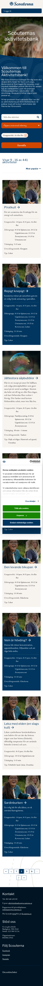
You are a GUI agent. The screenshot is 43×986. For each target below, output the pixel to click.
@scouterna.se (26, 903)
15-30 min (18, 331)
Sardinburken (13, 802)
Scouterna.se (27, 913)
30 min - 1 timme (20, 430)
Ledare (27, 326)
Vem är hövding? (15, 640)
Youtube (5, 959)
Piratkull (10, 207)
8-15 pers (26, 222)
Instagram (6, 955)
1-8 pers (19, 222)
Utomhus (12, 442)
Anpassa (20, 515)
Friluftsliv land (14, 765)
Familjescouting (21, 416)
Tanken (23, 435)
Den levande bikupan (18, 567)
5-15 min (17, 244)
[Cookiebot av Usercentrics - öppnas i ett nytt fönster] (30, 461)
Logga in (7, 10)
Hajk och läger (14, 439)
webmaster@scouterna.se (12, 909)
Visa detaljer (30, 501)
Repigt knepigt (14, 291)
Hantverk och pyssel (28, 439)
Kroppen (23, 248)
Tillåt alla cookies (21, 508)
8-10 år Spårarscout (22, 229)
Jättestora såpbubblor (19, 378)
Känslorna (24, 598)
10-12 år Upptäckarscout (24, 756)
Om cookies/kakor (9, 972)
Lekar (10, 253)
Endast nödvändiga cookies (21, 522)
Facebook (6, 950)
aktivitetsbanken (14, 903)
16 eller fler (28, 751)
